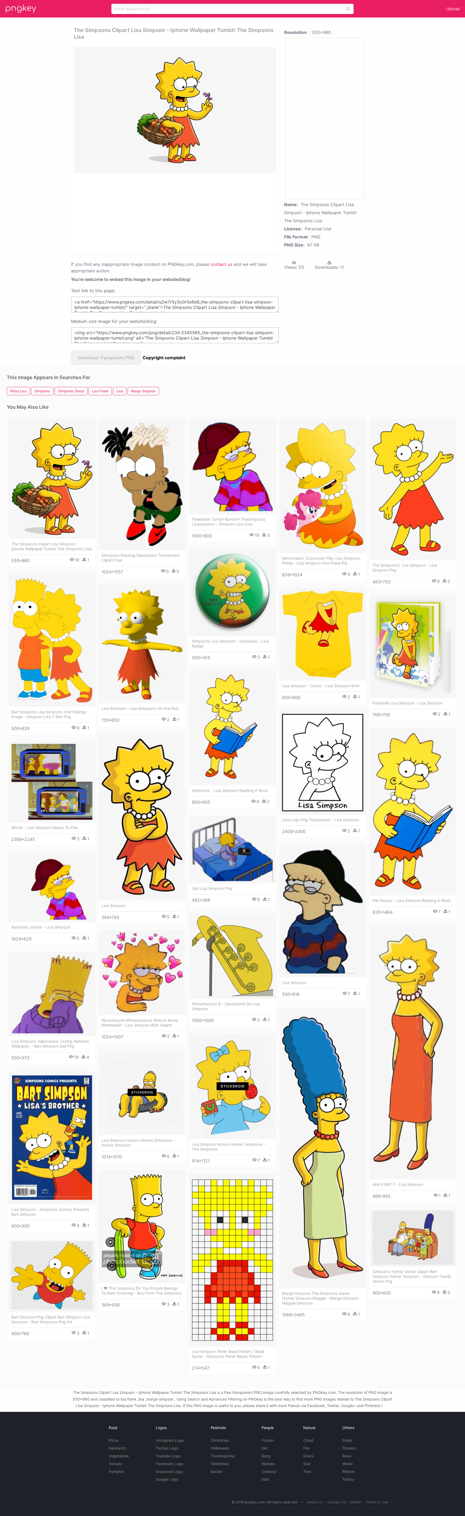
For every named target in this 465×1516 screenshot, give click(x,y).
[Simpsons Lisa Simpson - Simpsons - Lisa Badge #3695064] (232, 592)
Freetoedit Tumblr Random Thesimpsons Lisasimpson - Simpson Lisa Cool (229, 521)
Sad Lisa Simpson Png (212, 888)
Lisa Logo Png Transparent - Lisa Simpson (320, 819)
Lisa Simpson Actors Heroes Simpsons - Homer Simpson (138, 1142)
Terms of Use (377, 1502)
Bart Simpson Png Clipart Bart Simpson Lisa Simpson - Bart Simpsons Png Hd (50, 1319)
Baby (266, 1456)
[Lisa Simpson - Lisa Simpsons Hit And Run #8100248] (142, 644)
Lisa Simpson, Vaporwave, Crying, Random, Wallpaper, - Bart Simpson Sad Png (50, 1043)
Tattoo (348, 1479)
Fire (306, 1448)
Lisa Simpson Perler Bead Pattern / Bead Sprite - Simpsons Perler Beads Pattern (228, 1354)
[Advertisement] (155, 213)
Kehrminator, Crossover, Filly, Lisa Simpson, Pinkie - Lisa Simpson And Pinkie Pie (321, 560)
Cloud (308, 1440)
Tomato (115, 1463)
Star (307, 1463)
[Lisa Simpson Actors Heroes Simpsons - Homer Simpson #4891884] (142, 1092)
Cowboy (269, 1471)
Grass (308, 1456)
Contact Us (336, 1502)
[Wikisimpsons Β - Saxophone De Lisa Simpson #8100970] (232, 956)
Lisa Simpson (113, 905)
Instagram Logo (170, 1440)
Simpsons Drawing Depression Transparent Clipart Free (140, 557)
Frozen (268, 1440)
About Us (315, 1502)
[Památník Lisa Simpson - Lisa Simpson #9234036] (413, 646)
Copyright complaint (164, 357)
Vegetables (119, 1456)
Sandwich (117, 1448)
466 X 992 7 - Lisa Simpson (397, 1184)
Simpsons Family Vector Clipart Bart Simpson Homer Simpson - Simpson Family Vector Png (411, 1276)
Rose (346, 1456)
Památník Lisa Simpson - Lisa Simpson (407, 703)
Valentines (220, 1463)
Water (347, 1463)
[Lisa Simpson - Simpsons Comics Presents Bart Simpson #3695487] (52, 1138)
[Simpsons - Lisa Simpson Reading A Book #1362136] (232, 728)
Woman (268, 1463)
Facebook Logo (169, 1463)
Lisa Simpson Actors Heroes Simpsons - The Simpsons (229, 1146)
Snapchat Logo (169, 1471)
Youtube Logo (168, 1456)
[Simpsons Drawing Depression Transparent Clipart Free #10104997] (142, 484)
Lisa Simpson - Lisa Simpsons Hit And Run (139, 708)
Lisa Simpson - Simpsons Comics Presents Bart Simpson (50, 1212)
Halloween (220, 1448)
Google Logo (167, 1479)
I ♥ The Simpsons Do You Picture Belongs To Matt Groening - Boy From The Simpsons (141, 1290)
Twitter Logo (167, 1448)
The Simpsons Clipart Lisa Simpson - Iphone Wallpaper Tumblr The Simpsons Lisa (51, 546)
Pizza (113, 1440)
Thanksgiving (223, 1456)
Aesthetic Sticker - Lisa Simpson (40, 927)
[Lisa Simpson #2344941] (142, 817)
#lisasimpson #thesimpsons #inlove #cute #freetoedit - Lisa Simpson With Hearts (139, 1022)
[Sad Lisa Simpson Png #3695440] (232, 849)
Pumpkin (116, 1471)
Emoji (346, 1440)
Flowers (349, 1448)
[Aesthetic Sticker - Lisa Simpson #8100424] (52, 887)
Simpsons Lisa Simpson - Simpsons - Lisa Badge (230, 643)
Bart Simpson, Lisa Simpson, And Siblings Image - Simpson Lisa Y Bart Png (48, 714)
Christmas (220, 1440)
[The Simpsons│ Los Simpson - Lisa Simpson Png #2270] (413, 489)
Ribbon (348, 1471)
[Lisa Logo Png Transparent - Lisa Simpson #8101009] (322, 763)
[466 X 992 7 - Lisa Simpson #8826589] (413, 1052)
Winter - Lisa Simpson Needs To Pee (44, 827)
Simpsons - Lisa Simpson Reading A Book (230, 790)
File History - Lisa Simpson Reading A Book (411, 900)
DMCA (356, 1502)
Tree (307, 1471)
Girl (264, 1448)
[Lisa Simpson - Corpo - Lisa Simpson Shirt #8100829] (322, 634)
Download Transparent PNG (106, 357)
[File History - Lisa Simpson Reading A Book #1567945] (413, 812)
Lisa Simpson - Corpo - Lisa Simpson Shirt (320, 685)
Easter (216, 1471)
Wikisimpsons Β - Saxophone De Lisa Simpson (226, 1006)
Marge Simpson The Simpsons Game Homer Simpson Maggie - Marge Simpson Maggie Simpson (320, 1298)
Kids (265, 1479)
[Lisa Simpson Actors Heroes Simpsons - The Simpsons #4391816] (232, 1086)
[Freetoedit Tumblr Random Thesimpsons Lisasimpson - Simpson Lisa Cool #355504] (232, 466)
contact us (221, 264)
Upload (453, 8)
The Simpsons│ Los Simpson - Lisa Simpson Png (404, 567)
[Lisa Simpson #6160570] (322, 911)
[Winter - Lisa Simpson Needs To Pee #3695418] (52, 782)
